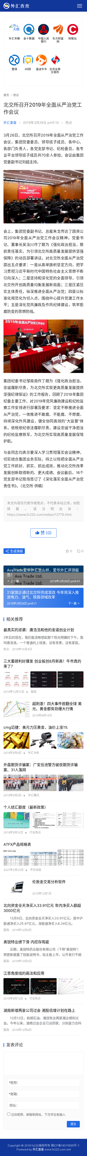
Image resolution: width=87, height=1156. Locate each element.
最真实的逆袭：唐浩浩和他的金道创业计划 (38, 629)
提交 (73, 1124)
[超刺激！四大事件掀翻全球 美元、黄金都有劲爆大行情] (16, 709)
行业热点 (35, 832)
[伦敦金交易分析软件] (16, 887)
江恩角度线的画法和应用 (23, 973)
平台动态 (35, 870)
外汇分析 (33, 752)
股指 (33, 691)
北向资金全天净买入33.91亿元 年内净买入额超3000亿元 (42, 908)
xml (68, 1149)
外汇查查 (9, 122)
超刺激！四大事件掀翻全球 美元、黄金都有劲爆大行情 (57, 706)
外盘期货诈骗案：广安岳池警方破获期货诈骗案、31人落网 (40, 767)
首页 (6, 95)
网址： (14, 1105)
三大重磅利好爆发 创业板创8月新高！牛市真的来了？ (42, 664)
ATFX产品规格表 (17, 844)
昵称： (14, 1082)
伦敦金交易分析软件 (49, 881)
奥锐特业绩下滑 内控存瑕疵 (26, 942)
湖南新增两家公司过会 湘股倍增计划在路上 (39, 1010)
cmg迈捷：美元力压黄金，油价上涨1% (35, 727)
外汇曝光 (33, 795)
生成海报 (16, 551)
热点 (68, 122)
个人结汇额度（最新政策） (25, 807)
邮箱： (14, 1094)
